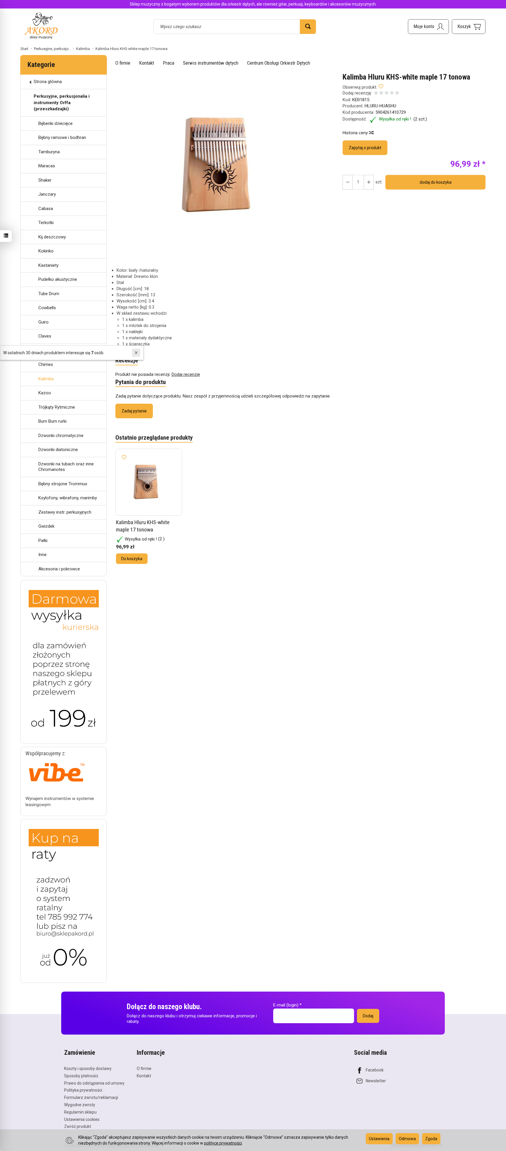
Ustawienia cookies (82, 1119)
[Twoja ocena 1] (376, 93)
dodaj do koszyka (436, 182)
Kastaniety (48, 265)
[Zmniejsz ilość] (369, 182)
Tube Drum (48, 293)
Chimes (45, 364)
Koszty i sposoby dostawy (88, 1068)
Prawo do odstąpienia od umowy (94, 1083)
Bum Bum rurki (52, 421)
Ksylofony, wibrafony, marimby (67, 497)
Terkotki (46, 222)
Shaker (45, 180)
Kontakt (146, 63)
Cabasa (45, 208)
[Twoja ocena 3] (386, 93)
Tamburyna (49, 151)
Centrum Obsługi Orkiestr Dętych (278, 63)
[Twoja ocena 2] (381, 93)
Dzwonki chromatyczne (60, 435)
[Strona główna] (40, 25)
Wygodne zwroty (79, 1104)
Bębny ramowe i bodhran (62, 137)
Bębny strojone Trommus (62, 483)
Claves (44, 336)
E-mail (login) (285, 1005)
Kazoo (44, 392)
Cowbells (47, 307)
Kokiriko (46, 251)
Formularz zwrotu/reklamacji (91, 1097)
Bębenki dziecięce (55, 123)
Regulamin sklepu (80, 1112)
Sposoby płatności (81, 1075)
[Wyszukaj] (308, 26)
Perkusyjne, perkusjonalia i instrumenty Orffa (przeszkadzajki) (62, 102)
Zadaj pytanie (134, 411)
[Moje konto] (428, 26)
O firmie (122, 63)
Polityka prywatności (83, 1090)
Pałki (42, 540)
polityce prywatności (223, 1143)
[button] (224, 166)
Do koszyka (131, 558)
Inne (42, 554)
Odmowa (407, 1138)
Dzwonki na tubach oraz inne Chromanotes (66, 466)
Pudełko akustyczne (57, 279)
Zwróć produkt (77, 1126)
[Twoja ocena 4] (391, 93)
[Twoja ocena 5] (397, 93)
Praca (168, 63)
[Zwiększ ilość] (348, 182)
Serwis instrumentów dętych (210, 63)
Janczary (47, 194)
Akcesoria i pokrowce (59, 569)
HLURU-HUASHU (380, 106)
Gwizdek (46, 526)
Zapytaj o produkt (365, 147)
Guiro (43, 322)
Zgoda (431, 1138)
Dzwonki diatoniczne (58, 449)
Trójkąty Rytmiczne (56, 407)
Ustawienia (379, 1138)
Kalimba (46, 378)
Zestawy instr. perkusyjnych (64, 512)
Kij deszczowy (52, 237)
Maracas (46, 165)
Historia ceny (356, 132)
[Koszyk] (469, 26)
